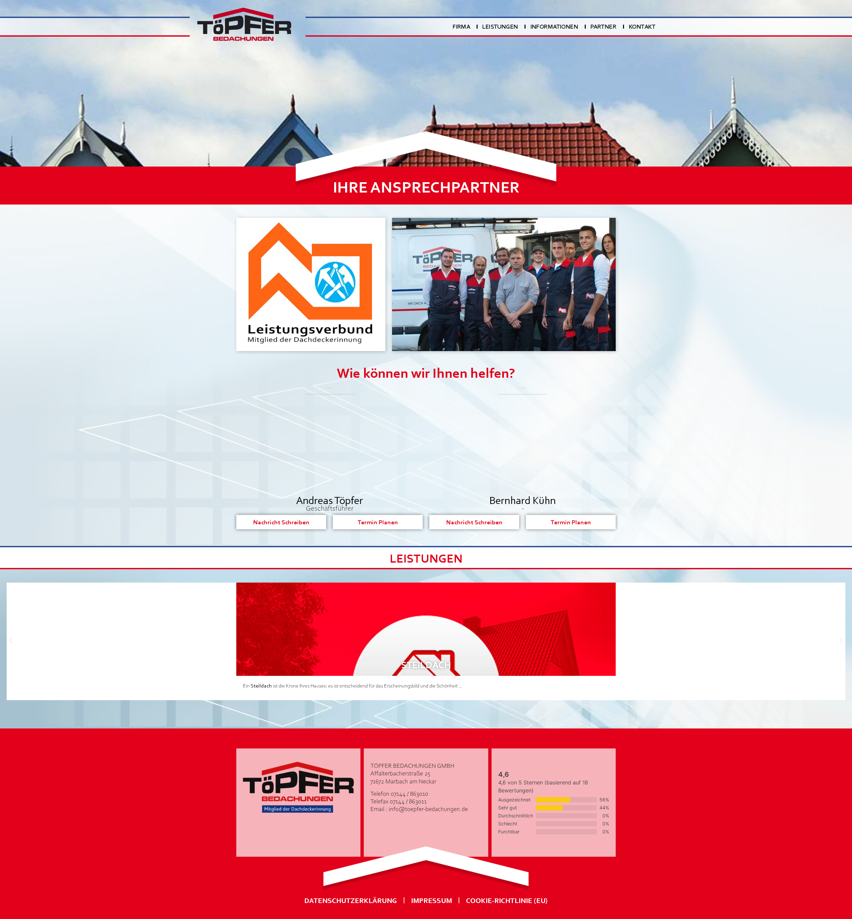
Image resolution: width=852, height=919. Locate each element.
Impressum (431, 900)
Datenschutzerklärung (350, 900)
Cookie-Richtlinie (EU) (507, 900)
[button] (11, 641)
